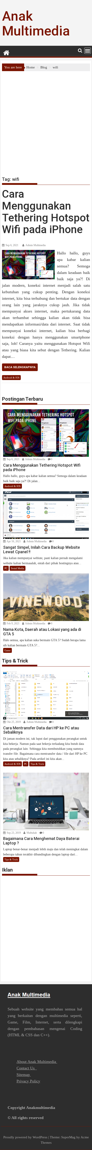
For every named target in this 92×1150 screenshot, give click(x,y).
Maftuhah (31, 832)
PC (5, 568)
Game (7, 650)
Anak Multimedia (36, 23)
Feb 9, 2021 (12, 623)
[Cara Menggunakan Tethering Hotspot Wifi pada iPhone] (28, 252)
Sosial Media (17, 568)
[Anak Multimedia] (6, 52)
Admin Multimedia (35, 245)
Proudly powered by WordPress (25, 1137)
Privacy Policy (28, 1081)
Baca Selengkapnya (20, 367)
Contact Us (27, 1068)
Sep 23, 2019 (13, 832)
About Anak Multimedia (37, 1061)
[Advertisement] (46, 119)
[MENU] (87, 51)
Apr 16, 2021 (13, 541)
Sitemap (24, 1074)
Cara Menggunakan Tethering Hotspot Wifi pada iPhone (45, 212)
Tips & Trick (37, 764)
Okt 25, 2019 (13, 722)
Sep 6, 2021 (12, 459)
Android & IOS (11, 377)
